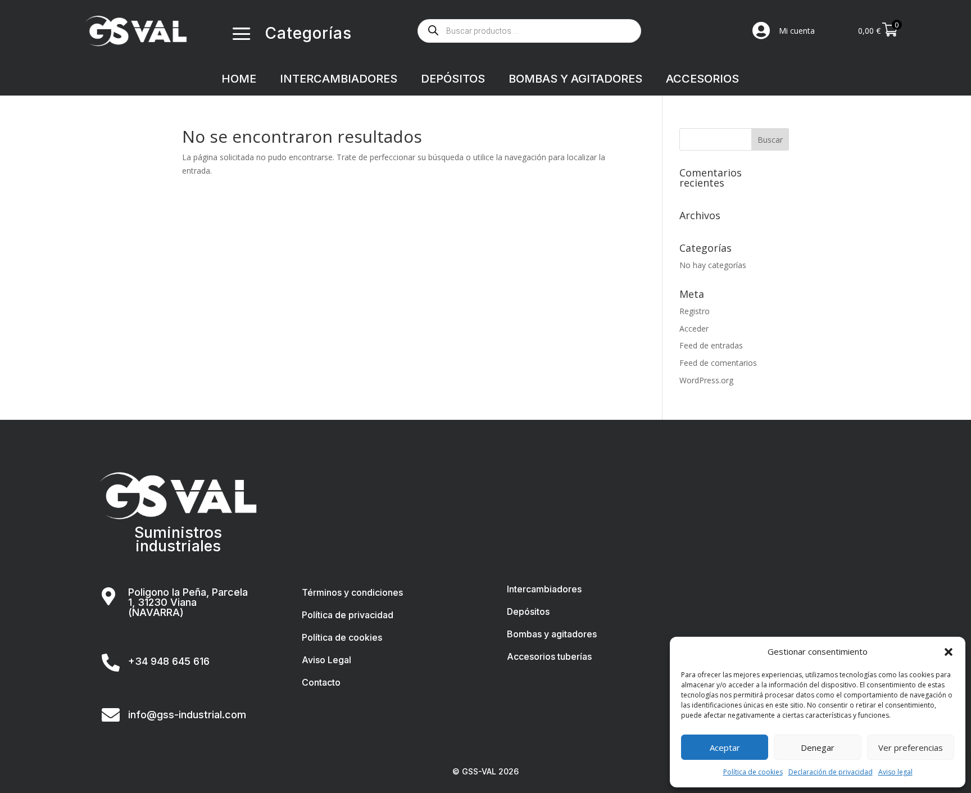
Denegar (817, 747)
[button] (948, 652)
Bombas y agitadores (552, 634)
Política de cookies (753, 772)
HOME (238, 80)
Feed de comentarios (718, 362)
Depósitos (528, 611)
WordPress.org (706, 380)
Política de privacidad (347, 614)
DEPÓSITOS (453, 80)
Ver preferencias (910, 747)
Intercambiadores (544, 589)
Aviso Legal (326, 659)
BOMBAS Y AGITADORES (575, 80)
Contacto (321, 682)
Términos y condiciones (352, 592)
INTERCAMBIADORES (338, 80)
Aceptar (725, 747)
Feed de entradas (711, 345)
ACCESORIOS (702, 80)
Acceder (694, 328)
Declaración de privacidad (830, 772)
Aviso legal (895, 772)
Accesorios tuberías (549, 656)
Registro (694, 311)
